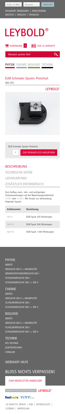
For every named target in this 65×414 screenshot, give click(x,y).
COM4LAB (10, 352)
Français (34, 14)
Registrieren (39, 10)
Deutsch (9, 14)
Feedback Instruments (12, 397)
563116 (10, 231)
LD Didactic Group (16, 404)
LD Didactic (21, 390)
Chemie (10, 289)
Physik (10, 260)
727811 (20, 198)
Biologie (11, 313)
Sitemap (10, 408)
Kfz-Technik (11, 343)
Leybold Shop (45, 390)
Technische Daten (18, 172)
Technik (11, 338)
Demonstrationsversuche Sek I (22, 273)
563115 (10, 224)
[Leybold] (27, 20)
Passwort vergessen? (17, 10)
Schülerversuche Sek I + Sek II (21, 282)
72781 (8, 198)
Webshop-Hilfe (16, 362)
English (21, 14)
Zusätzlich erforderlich (24, 184)
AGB (31, 404)
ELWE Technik (27, 397)
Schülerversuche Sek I (17, 278)
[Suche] (56, 54)
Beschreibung (16, 166)
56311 (10, 216)
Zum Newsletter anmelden (25, 380)
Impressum (23, 408)
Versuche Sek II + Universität (21, 269)
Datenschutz (43, 404)
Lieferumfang (16, 178)
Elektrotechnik (13, 347)
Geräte (8, 264)
